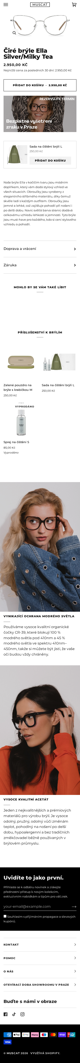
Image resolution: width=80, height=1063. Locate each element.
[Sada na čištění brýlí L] (59, 362)
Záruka (10, 265)
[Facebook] (6, 1014)
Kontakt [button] (11, 944)
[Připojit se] (70, 906)
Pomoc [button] (10, 958)
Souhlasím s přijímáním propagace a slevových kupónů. (40, 919)
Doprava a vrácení (20, 249)
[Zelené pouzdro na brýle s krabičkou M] (21, 362)
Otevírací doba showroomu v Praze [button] (36, 984)
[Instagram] (22, 1014)
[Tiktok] (14, 1014)
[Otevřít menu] (10, 4)
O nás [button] (9, 971)
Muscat (13, 1053)
